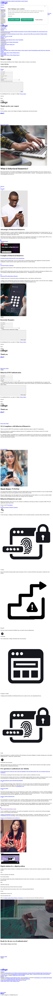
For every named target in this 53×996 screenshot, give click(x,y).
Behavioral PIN (12, 258)
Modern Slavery (16, 52)
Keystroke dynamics (5, 258)
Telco (17, 39)
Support (26, 50)
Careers (22, 50)
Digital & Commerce (13, 507)
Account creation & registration (30, 31)
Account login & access (5, 31)
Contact (29, 50)
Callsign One (11, 44)
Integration (3, 46)
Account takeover (4, 33)
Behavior (10, 39)
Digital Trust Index (4, 50)
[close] (45, 6)
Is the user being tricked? (31, 771)
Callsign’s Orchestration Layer (7, 814)
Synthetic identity (4, 15)
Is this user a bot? (13, 771)
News (9, 50)
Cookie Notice (3, 52)
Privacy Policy (23, 93)
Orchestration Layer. (20, 786)
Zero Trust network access (42, 31)
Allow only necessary (27, 19)
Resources (48, 50)
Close (2, 23)
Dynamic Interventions (13, 42)
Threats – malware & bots (25, 33)
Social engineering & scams (13, 33)
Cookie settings (39, 19)
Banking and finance (5, 507)
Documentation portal (35, 50)
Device (14, 39)
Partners (19, 50)
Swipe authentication (20, 258)
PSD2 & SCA (3, 36)
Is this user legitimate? (21, 771)
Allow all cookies (14, 19)
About (41, 50)
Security (2, 51)
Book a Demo (3, 53)
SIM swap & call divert (35, 33)
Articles (12, 50)
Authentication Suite (5, 44)
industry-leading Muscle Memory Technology (13, 897)
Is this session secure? (5, 771)
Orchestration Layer (5, 42)
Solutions (2, 971)
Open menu (3, 10)
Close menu (3, 27)
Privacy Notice (10, 52)
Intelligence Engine (4, 39)
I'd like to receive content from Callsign (10, 329)
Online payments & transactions (16, 31)
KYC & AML (9, 36)
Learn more (10, 16)
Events (15, 50)
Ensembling (20, 39)
